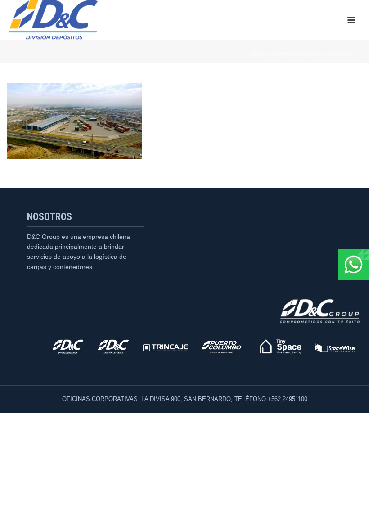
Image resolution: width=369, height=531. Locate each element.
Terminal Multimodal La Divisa (311, 54)
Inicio (258, 54)
